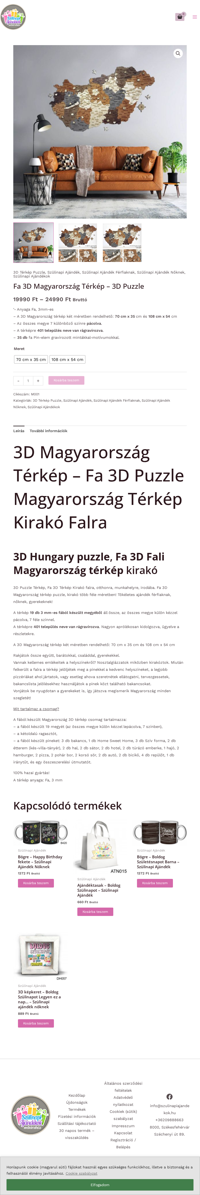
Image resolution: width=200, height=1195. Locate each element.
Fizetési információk (77, 1116)
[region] (100, 1176)
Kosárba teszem (66, 380)
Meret (19, 348)
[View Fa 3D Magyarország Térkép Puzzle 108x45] (78, 242)
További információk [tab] (48, 430)
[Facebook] (169, 1097)
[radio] (31, 359)
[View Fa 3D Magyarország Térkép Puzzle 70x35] (122, 242)
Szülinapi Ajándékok (31, 276)
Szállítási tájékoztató (77, 1123)
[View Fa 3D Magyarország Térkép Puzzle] (33, 242)
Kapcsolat (123, 1133)
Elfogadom (100, 1185)
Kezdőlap (76, 1095)
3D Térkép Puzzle (29, 272)
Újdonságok (77, 1102)
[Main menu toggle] (195, 16)
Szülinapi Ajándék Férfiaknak (108, 272)
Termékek (77, 1109)
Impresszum (123, 1126)
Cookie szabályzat (81, 1173)
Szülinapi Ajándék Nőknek (160, 272)
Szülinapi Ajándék (63, 272)
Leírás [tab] (18, 430)
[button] (178, 53)
